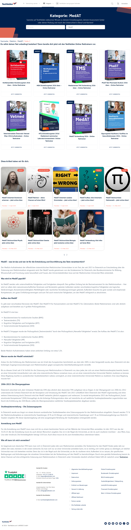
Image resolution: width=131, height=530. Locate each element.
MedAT (20, 41)
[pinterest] (120, 523)
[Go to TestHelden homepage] (9, 3)
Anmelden (124, 3)
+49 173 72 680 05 (48, 474)
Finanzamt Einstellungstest (109, 489)
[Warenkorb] (118, 3)
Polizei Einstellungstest (108, 469)
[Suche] (112, 3)
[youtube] (127, 523)
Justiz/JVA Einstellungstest (109, 485)
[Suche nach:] (45, 27)
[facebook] (109, 523)
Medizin (13, 41)
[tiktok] (124, 523)
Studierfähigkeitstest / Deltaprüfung (112, 481)
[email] (105, 523)
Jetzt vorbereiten (16, 94)
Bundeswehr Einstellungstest (110, 473)
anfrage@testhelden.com (48, 491)
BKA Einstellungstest (107, 477)
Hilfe (57, 478)
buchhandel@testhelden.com (49, 500)
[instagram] (113, 523)
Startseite (4, 41)
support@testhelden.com (48, 476)
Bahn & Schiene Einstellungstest (111, 493)
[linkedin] (116, 523)
